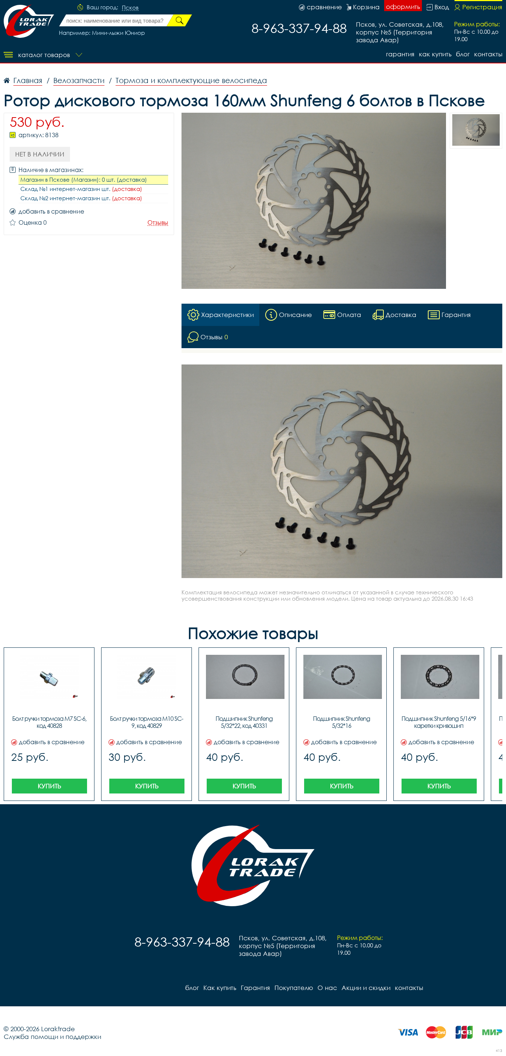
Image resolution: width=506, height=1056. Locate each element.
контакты (488, 54)
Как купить (435, 54)
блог (463, 54)
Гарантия (400, 54)
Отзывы (157, 223)
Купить (49, 786)
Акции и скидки (366, 987)
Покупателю (293, 987)
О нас (327, 987)
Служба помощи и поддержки (52, 1036)
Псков (130, 8)
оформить (403, 6)
